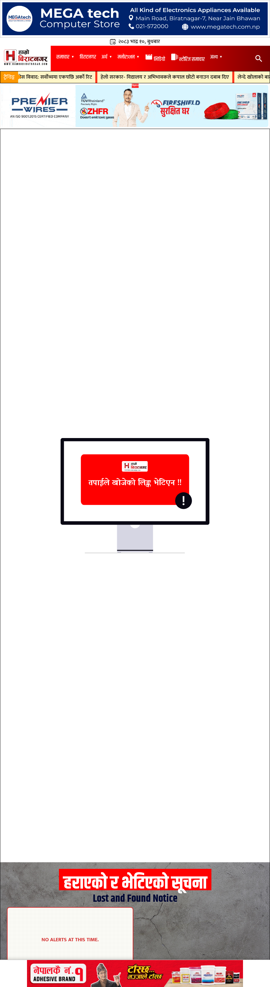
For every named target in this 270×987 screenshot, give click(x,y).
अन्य (214, 57)
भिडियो (155, 59)
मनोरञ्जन (126, 57)
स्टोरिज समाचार (187, 59)
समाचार (62, 57)
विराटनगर (88, 57)
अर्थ (104, 57)
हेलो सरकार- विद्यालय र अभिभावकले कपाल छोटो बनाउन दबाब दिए (151, 77)
